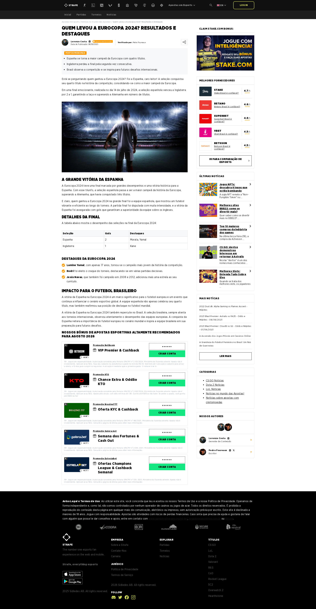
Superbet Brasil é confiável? (223, 120)
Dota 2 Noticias (215, 384)
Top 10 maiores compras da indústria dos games (233, 229)
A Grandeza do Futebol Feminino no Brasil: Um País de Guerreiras (225, 344)
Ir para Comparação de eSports (225, 161)
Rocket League (217, 579)
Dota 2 (212, 556)
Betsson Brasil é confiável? (222, 147)
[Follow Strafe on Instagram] (132, 597)
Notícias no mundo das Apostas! (96, 22)
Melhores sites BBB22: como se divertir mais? (230, 208)
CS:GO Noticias (215, 380)
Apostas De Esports (70, 22)
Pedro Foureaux (218, 450)
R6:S (211, 567)
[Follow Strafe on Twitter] (119, 597)
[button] (211, 5)
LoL (210, 550)
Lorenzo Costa (79, 41)
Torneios (96, 14)
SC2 (210, 584)
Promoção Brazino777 (105, 404)
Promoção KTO (101, 374)
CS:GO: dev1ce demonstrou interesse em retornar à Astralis (232, 252)
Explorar (166, 539)
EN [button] (221, 5)
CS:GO (212, 545)
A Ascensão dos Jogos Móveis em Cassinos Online (225, 336)
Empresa (117, 539)
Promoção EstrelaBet (105, 458)
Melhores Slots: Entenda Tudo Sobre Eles (233, 274)
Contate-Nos (118, 550)
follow (116, 592)
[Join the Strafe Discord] (113, 597)
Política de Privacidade (124, 569)
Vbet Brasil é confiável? (226, 134)
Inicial (67, 14)
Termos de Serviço (122, 575)
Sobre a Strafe (120, 545)
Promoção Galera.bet (105, 431)
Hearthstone (215, 595)
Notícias (111, 14)
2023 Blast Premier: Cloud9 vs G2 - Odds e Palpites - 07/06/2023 (225, 328)
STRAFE (68, 544)
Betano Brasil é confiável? (227, 106)
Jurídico (117, 564)
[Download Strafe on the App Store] (73, 574)
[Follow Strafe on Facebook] (126, 597)
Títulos (214, 539)
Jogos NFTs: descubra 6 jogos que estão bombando (233, 187)
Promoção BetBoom (104, 345)
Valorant (213, 561)
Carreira (115, 556)
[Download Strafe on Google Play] (73, 581)
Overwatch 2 (215, 590)
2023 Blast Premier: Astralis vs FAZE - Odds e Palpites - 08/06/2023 (222, 318)
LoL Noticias (213, 389)
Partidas (81, 14)
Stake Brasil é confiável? (226, 93)
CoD (210, 573)
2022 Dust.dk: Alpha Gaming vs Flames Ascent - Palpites (223, 308)
